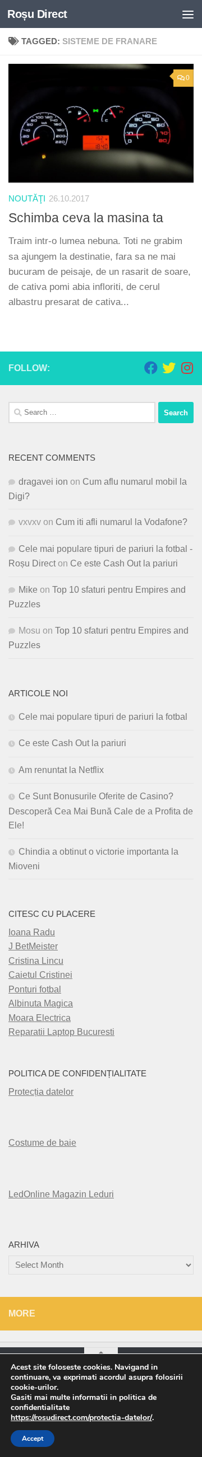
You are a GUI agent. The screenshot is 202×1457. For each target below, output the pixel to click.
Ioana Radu (31, 932)
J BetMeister (33, 946)
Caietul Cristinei (40, 975)
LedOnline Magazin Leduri (61, 1194)
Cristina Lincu (35, 961)
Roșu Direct (37, 14)
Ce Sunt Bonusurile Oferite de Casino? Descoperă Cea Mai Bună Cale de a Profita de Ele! (100, 810)
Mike (28, 589)
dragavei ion (43, 481)
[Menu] (188, 14)
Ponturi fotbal (34, 989)
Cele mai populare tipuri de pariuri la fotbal (103, 717)
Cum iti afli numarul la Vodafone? (121, 522)
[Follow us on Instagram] (187, 367)
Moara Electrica (39, 1018)
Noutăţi (26, 198)
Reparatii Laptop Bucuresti (61, 1032)
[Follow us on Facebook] (151, 367)
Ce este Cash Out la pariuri (124, 563)
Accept (32, 1438)
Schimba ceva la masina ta (85, 217)
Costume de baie (42, 1142)
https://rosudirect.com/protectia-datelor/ (81, 1418)
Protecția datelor (41, 1092)
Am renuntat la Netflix (61, 770)
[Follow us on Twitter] (169, 367)
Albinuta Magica (40, 1003)
